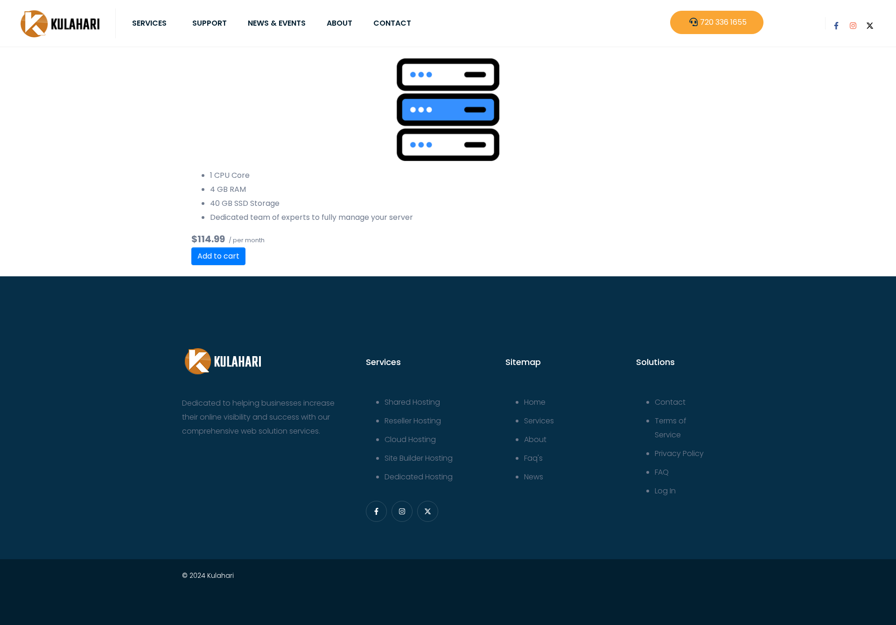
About (339, 23)
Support (209, 23)
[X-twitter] (870, 25)
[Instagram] (853, 25)
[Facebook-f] (836, 25)
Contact (392, 23)
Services (149, 23)
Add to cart (218, 256)
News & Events (277, 23)
